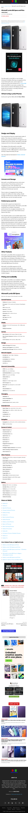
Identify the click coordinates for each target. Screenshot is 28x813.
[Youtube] (22, 803)
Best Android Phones (8, 517)
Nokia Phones (6, 519)
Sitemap (9, 809)
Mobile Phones (8, 6)
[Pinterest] (8, 18)
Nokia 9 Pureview (7, 528)
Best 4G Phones (7, 524)
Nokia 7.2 (5, 538)
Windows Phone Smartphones (17, 587)
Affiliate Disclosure (16, 807)
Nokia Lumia (15, 585)
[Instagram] (8, 803)
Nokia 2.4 (5, 535)
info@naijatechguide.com (16, 794)
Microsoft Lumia (8, 585)
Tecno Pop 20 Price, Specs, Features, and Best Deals (13, 760)
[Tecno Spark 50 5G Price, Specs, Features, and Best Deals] (14, 712)
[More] (17, 18)
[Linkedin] (14, 18)
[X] (5, 18)
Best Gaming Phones (8, 526)
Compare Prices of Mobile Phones (12, 533)
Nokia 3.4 (5, 515)
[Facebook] (2, 18)
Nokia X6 (5, 531)
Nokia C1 (5, 505)
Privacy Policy (9, 807)
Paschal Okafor (5, 16)
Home (2, 6)
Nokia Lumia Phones (8, 521)
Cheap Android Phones (9, 510)
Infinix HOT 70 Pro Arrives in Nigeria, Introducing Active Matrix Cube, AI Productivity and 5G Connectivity (13, 740)
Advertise (4, 807)
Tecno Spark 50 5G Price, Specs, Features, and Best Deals (13, 721)
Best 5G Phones (7, 508)
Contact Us (18, 809)
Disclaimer (23, 807)
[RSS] (15, 803)
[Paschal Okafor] (6, 604)
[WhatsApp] (11, 18)
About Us (13, 809)
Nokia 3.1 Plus (6, 512)
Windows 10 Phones (5, 587)
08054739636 (16, 791)
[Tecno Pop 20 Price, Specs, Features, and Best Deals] (14, 752)
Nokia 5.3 (5, 503)
